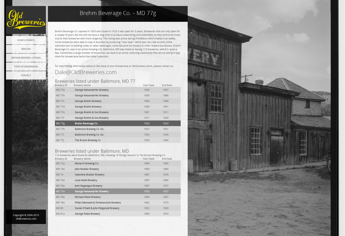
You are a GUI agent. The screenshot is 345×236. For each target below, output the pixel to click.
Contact (26, 75)
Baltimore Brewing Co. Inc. (89, 128)
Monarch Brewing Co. (87, 163)
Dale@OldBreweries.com (86, 72)
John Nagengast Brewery (88, 185)
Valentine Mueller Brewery (89, 174)
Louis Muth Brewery (86, 180)
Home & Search (26, 40)
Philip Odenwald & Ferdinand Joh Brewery (98, 202)
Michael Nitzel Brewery (88, 196)
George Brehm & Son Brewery (92, 112)
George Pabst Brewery (87, 213)
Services (26, 48)
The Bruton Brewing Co (88, 140)
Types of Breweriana (26, 66)
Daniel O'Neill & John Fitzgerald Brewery (97, 208)
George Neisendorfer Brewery (92, 89)
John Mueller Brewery (87, 168)
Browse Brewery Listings (26, 57)
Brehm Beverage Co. (86, 123)
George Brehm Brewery (88, 101)
